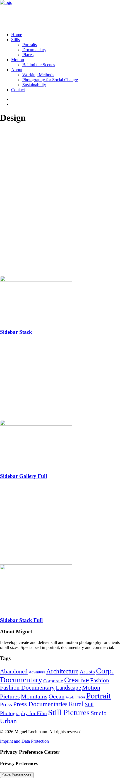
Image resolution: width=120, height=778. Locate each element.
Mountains (34, 696)
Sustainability (34, 84)
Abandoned (14, 671)
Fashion (99, 680)
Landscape (68, 688)
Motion (17, 59)
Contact (18, 89)
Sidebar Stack (16, 332)
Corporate (53, 680)
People (70, 697)
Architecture (62, 671)
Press (6, 704)
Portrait (98, 695)
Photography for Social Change (50, 79)
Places (27, 54)
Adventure (37, 672)
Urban (8, 721)
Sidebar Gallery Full (23, 476)
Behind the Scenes (38, 64)
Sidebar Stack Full (21, 620)
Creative (76, 680)
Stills (15, 39)
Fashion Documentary (27, 687)
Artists (87, 671)
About (16, 69)
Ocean (56, 696)
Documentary (34, 49)
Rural (76, 704)
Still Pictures (69, 712)
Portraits (29, 44)
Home (16, 34)
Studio (99, 713)
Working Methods (38, 74)
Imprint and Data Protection (24, 741)
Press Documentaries (40, 704)
